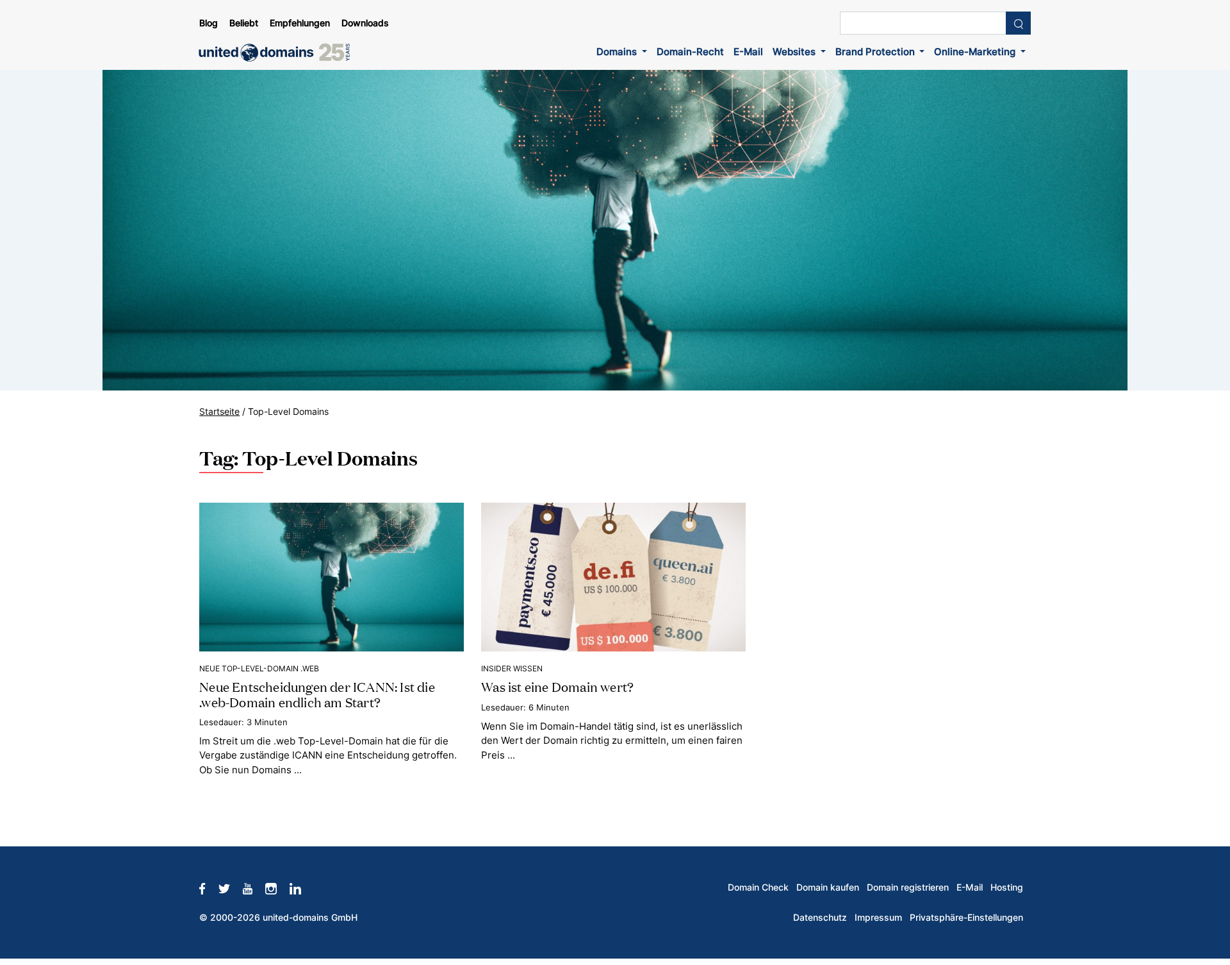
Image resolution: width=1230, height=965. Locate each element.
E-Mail (748, 52)
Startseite (219, 412)
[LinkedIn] (302, 887)
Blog (208, 23)
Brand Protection (876, 52)
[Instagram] (277, 887)
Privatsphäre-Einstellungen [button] (966, 917)
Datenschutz (820, 917)
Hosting (1006, 887)
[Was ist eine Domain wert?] (613, 576)
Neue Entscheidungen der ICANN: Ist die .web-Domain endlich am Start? (317, 693)
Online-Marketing (976, 52)
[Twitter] (230, 887)
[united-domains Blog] (279, 52)
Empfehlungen (300, 23)
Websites (795, 52)
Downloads (365, 23)
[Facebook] (208, 887)
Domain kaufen (827, 887)
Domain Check (758, 887)
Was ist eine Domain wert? (557, 686)
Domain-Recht (690, 52)
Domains (617, 52)
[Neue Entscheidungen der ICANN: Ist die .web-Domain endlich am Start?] (331, 576)
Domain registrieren (908, 887)
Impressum (878, 917)
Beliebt (243, 23)
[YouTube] (254, 887)
